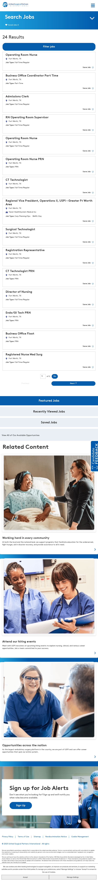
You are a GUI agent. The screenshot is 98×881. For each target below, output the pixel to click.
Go (54, 376)
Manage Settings (73, 877)
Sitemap (37, 837)
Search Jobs (19, 17)
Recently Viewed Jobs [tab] (49, 411)
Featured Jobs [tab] (49, 400)
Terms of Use (23, 837)
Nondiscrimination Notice (56, 837)
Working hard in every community (25, 538)
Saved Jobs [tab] (49, 422)
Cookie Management (80, 837)
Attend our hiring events (19, 641)
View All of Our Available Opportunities (20, 435)
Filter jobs (49, 46)
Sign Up (20, 805)
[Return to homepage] (15, 4)
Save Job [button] (87, 67)
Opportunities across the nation (24, 745)
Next (72, 383)
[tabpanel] (49, 435)
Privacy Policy (7, 837)
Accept (25, 877)
